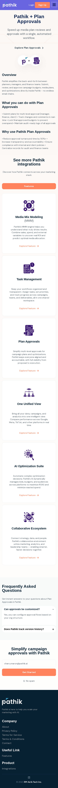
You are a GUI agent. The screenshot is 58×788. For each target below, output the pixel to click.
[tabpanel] (29, 381)
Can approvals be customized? (22, 609)
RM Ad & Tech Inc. (33, 782)
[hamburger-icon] (54, 4)
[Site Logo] (10, 5)
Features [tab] (29, 186)
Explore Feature (27, 246)
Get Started (29, 672)
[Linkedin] (29, 777)
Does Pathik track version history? (24, 629)
